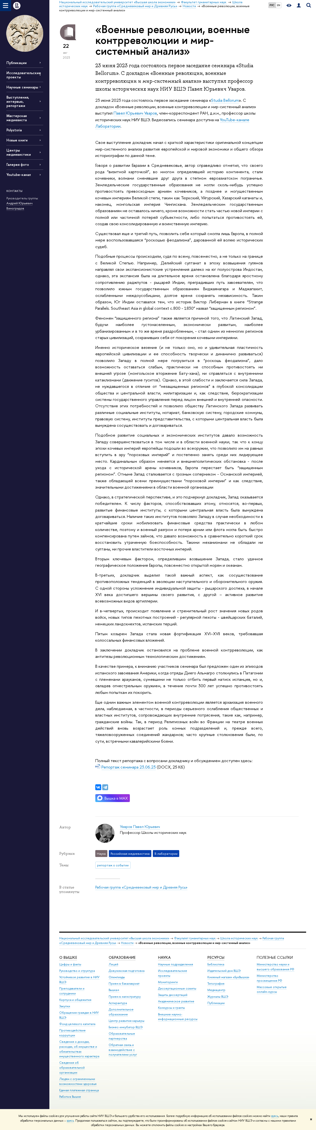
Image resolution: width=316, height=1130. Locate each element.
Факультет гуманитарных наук (195, 938)
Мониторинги (168, 982)
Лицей (113, 964)
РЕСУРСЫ (215, 957)
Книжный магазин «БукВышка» (228, 977)
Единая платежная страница (79, 1090)
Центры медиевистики (18, 152)
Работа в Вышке (70, 1097)
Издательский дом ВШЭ (224, 971)
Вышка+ (114, 990)
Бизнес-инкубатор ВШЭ (126, 1027)
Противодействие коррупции (72, 1032)
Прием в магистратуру (125, 996)
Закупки (64, 1006)
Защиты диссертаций (172, 995)
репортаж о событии (113, 865)
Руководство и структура (77, 971)
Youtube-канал (18, 174)
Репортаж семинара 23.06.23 (128, 767)
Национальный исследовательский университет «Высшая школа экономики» (114, 938)
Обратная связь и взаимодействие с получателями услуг (123, 1050)
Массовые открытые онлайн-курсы (272, 989)
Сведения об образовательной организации (72, 1068)
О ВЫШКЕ (68, 957)
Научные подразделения (175, 964)
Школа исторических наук (239, 938)
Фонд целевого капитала (77, 1024)
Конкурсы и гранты (171, 1008)
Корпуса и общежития (75, 1000)
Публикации (16, 62)
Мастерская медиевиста (16, 117)
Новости (127, 943)
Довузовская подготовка (126, 971)
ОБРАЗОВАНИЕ (122, 957)
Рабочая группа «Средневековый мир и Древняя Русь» (141, 887)
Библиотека (215, 964)
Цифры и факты (70, 964)
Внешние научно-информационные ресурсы (178, 1016)
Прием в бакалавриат (124, 983)
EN (278, 5)
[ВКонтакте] (98, 787)
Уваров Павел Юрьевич (140, 826)
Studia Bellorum (225, 100)
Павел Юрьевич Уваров (135, 113)
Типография (215, 983)
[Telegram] (105, 787)
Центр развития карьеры (126, 1021)
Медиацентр (216, 990)
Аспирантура (118, 1003)
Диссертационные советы (177, 988)
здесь (274, 1116)
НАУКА (164, 957)
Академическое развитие (176, 1001)
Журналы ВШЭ (217, 996)
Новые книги (17, 140)
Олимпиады (117, 977)
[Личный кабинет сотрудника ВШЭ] (298, 5)
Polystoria (14, 130)
